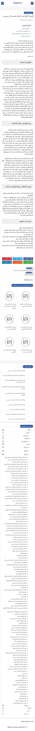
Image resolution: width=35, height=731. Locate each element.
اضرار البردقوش (23, 694)
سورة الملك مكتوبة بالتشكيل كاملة (19, 639)
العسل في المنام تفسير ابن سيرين (19, 500)
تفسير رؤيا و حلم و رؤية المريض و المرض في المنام (16, 652)
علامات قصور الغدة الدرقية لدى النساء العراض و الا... (15, 489)
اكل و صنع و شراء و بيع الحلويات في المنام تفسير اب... (15, 496)
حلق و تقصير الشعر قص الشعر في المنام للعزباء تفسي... (14, 523)
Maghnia (17, 2)
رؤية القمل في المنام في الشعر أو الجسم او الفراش (16, 509)
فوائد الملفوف (23, 587)
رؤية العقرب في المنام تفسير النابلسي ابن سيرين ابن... (15, 471)
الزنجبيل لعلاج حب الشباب (21, 634)
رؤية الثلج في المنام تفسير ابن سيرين (18, 627)
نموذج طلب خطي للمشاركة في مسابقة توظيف (16, 611)
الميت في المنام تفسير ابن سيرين (19, 532)
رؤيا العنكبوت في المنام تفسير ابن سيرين (18, 618)
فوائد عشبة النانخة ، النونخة (20, 700)
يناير (28, 711)
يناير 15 (26, 714)
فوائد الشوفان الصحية (22, 616)
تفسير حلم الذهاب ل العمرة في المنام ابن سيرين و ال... (15, 560)
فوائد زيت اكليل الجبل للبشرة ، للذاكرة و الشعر (16, 468)
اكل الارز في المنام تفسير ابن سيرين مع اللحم (17, 601)
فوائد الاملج (24, 596)
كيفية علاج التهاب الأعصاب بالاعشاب (19, 475)
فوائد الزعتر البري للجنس (21, 682)
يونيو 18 (26, 705)
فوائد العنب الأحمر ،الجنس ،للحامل (19, 551)
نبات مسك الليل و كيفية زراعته (20, 641)
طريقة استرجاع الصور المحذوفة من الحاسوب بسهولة (15, 576)
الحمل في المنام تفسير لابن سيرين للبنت (18, 473)
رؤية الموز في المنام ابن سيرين (20, 671)
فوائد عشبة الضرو (22, 698)
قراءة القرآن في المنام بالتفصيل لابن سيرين (17, 519)
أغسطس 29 (25, 441)
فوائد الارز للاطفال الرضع (21, 573)
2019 (29, 708)
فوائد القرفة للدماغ (22, 557)
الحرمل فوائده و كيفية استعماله (20, 659)
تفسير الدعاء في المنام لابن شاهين (19, 648)
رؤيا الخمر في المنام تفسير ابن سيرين (18, 605)
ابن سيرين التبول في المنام (21, 503)
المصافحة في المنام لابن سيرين (17, 409)
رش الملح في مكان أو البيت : (22, 31)
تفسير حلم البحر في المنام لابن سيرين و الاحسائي (16, 525)
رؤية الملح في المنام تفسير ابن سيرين (18, 585)
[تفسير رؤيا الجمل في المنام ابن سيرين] (9, 319)
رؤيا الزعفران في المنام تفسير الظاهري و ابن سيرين (15, 530)
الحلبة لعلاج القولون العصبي (20, 680)
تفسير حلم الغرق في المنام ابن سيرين (18, 478)
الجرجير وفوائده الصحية (21, 620)
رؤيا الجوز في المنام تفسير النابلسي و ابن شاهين (16, 564)
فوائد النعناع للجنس (22, 687)
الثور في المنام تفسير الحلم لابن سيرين (18, 482)
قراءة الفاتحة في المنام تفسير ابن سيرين (18, 516)
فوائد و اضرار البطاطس (21, 555)
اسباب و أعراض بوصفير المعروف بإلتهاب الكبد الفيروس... (14, 464)
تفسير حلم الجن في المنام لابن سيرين (18, 599)
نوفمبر (27, 432)
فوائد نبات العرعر (22, 696)
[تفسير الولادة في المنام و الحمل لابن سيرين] (25, 296)
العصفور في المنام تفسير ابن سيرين (19, 643)
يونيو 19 (26, 454)
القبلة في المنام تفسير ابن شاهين (19, 655)
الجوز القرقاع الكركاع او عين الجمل (19, 512)
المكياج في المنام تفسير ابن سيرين (16, 370)
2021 (29, 430)
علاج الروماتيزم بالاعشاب (21, 689)
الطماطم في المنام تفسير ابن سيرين (19, 632)
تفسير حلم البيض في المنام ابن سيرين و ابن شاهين (10, 306)
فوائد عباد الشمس (22, 623)
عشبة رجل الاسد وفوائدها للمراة (19, 703)
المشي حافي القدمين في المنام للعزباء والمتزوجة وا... (15, 580)
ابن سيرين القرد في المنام (21, 521)
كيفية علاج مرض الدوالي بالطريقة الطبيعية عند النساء (15, 498)
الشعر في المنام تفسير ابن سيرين (19, 657)
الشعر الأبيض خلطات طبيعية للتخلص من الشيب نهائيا (15, 457)
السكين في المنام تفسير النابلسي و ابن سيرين (17, 668)
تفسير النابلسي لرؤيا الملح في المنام (20, 33)
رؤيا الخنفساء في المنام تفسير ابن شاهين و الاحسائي (15, 535)
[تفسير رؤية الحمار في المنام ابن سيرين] (25, 342)
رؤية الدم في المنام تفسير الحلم (19, 537)
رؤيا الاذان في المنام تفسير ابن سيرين (16, 400)
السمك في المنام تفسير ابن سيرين (19, 583)
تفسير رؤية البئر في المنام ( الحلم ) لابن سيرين (17, 466)
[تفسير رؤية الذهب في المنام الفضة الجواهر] (25, 319)
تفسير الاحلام (28, 13)
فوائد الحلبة (24, 678)
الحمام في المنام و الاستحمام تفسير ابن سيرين (17, 541)
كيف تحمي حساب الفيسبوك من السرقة (18, 636)
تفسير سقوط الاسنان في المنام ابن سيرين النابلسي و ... (15, 505)
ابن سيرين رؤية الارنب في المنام (19, 539)
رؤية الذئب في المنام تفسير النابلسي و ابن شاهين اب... (15, 487)
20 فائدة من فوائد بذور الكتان (20, 691)
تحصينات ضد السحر (22, 594)
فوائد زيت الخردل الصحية (21, 650)
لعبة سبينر (24, 673)
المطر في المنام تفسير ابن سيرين (16, 419)
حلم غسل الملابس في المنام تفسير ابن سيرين (17, 459)
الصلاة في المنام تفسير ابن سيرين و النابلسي (17, 514)
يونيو (28, 444)
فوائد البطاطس (23, 553)
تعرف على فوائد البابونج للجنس (20, 569)
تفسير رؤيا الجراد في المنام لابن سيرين (15, 414)
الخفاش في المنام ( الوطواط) (20, 664)
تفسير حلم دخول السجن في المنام (19, 462)
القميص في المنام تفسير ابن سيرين (19, 625)
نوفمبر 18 (25, 435)
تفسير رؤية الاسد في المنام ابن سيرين (18, 480)
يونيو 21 (26, 447)
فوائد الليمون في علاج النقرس (20, 614)
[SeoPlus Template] (26, 727)
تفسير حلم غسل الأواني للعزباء (20, 662)
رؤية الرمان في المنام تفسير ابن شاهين (18, 630)
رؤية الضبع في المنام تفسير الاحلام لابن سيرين (14, 375)
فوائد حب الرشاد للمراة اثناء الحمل (19, 484)
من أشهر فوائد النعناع (22, 675)
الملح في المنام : (25, 28)
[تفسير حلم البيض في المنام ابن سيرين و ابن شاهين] (9, 296)
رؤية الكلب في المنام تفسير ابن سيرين (18, 646)
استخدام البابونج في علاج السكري (19, 684)
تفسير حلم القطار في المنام (20, 603)
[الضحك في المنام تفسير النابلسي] (9, 342)
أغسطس (26, 438)
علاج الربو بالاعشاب (22, 592)
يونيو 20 (26, 451)
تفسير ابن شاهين (25, 36)
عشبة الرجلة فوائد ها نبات (21, 571)
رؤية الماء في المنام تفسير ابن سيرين (18, 544)
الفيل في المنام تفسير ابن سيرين (17, 404)
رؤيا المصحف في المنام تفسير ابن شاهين (18, 666)
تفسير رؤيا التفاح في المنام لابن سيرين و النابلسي (16, 528)
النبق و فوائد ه (23, 507)
